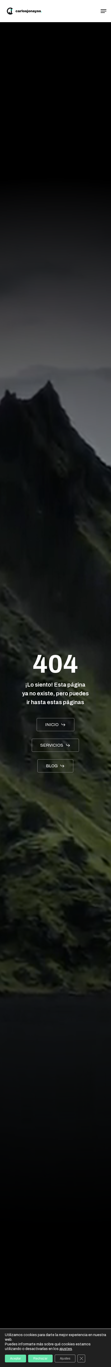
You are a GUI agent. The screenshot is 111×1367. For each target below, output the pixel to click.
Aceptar (15, 1358)
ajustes (65, 1349)
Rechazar (40, 1358)
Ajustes (65, 1358)
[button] (103, 11)
